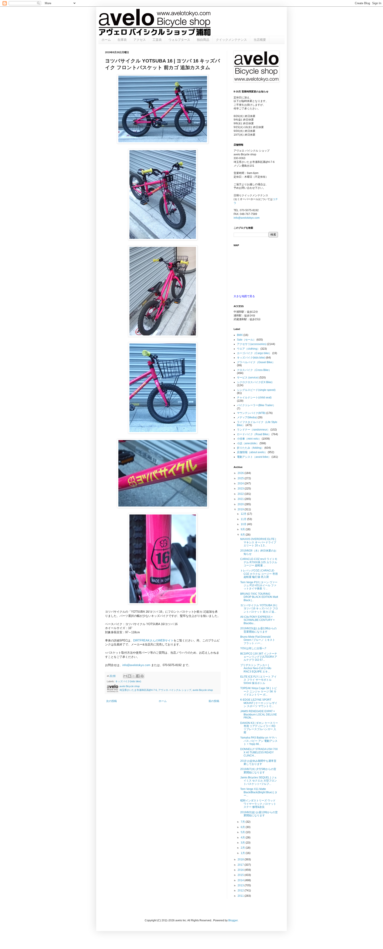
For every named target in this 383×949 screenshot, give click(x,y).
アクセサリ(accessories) (251, 344)
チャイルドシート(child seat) (254, 397)
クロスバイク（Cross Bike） (254, 370)
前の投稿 (214, 701)
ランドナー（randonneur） (253, 429)
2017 (241, 864)
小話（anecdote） (248, 443)
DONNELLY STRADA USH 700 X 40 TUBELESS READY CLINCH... (259, 752)
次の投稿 (111, 701)
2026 (241, 473)
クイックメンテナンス (231, 39)
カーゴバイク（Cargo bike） (254, 353)
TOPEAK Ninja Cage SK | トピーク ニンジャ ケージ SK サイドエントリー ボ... (258, 691)
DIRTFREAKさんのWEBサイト (153, 640)
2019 (241, 509)
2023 (241, 488)
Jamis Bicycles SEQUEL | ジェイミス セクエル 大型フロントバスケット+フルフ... (258, 780)
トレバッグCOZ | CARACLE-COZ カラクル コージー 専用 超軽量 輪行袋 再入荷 (259, 574)
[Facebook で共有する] (138, 676)
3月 (243, 842)
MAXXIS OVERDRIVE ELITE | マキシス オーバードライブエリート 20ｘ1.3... (258, 542)
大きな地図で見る (244, 296)
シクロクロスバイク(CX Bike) (254, 382)
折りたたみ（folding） (250, 447)
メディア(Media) (247, 417)
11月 (244, 519)
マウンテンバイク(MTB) (251, 413)
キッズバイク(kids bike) (128, 681)
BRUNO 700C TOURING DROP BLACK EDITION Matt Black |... (259, 597)
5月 (243, 832)
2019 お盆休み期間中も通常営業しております (258, 762)
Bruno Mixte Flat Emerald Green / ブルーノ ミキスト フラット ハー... (257, 640)
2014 (241, 880)
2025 (241, 478)
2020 (241, 504)
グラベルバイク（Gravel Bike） (256, 362)
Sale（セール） (246, 339)
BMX (240, 335)
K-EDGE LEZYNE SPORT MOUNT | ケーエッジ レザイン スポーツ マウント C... (258, 703)
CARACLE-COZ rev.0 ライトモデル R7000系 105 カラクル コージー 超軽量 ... (258, 562)
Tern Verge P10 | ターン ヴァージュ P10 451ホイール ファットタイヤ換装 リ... (258, 585)
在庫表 (122, 39)
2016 (241, 869)
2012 (241, 890)
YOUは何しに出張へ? (253, 648)
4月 (243, 837)
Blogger (233, 920)
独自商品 (203, 39)
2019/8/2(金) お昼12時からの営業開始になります (259, 814)
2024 (241, 483)
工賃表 (157, 39)
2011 (241, 895)
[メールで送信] (125, 676)
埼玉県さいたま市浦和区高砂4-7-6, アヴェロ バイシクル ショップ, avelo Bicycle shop (166, 690)
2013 (241, 885)
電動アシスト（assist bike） (254, 456)
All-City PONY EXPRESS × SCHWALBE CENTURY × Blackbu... (257, 620)
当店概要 (260, 39)
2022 (241, 493)
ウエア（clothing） (248, 348)
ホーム (106, 39)
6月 (243, 827)
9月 (243, 529)
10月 (244, 524)
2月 (243, 847)
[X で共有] (133, 676)
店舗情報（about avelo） (252, 452)
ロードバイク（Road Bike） (254, 434)
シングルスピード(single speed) (256, 390)
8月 (243, 534)
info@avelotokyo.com (136, 665)
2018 (241, 859)
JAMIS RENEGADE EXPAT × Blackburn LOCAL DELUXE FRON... (258, 714)
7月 (243, 821)
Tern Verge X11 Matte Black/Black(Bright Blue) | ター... (258, 792)
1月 (243, 853)
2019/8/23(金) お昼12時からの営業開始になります (258, 630)
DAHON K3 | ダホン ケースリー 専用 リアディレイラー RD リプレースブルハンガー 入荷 (259, 727)
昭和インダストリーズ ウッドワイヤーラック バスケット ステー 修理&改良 (258, 804)
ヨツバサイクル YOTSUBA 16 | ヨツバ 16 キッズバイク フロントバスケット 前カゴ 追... (259, 608)
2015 (241, 875)
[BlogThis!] (129, 676)
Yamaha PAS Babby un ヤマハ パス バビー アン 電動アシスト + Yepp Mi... (258, 741)
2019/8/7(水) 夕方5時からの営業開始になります (258, 771)
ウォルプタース (179, 39)
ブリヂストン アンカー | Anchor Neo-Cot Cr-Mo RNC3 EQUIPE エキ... (255, 668)
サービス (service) (248, 377)
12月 (244, 513)
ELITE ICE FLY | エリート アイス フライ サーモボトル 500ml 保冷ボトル (258, 680)
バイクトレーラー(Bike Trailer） (256, 405)
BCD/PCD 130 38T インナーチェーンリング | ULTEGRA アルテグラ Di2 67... (258, 657)
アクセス (139, 39)
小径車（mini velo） (249, 438)
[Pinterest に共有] (142, 676)
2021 (241, 499)
